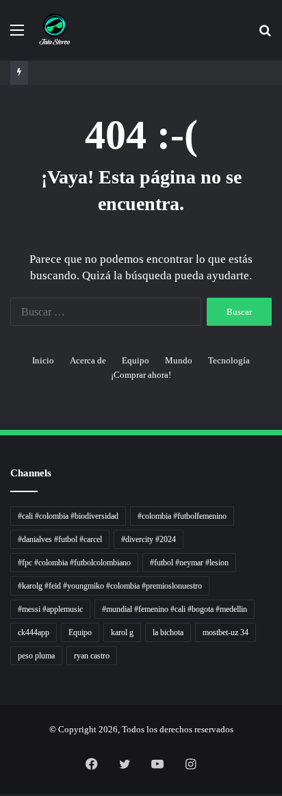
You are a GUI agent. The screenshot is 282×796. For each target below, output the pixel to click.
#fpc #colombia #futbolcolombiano (74, 562)
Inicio (43, 360)
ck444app (33, 632)
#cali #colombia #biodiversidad (68, 516)
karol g (122, 632)
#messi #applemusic (50, 609)
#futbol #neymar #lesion (189, 562)
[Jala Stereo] (54, 30)
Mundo (178, 360)
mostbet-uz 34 (225, 632)
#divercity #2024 (148, 539)
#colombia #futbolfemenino (182, 516)
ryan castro (92, 655)
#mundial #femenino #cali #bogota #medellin (174, 609)
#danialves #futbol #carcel (60, 539)
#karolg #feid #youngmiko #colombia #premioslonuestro (110, 586)
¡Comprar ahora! (141, 375)
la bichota (168, 632)
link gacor (2, 794)
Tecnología (229, 360)
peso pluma (36, 655)
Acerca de (88, 360)
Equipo (135, 360)
